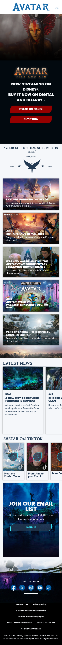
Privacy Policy (39, 604)
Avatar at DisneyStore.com (19, 622)
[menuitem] (49, 7)
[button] (31, 109)
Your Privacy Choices (31, 628)
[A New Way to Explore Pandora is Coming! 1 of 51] (23, 378)
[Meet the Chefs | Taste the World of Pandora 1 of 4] (13, 457)
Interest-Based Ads (46, 622)
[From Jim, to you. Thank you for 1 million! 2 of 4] (37, 457)
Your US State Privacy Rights (31, 616)
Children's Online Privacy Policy (31, 610)
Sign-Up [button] (31, 527)
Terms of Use (22, 604)
